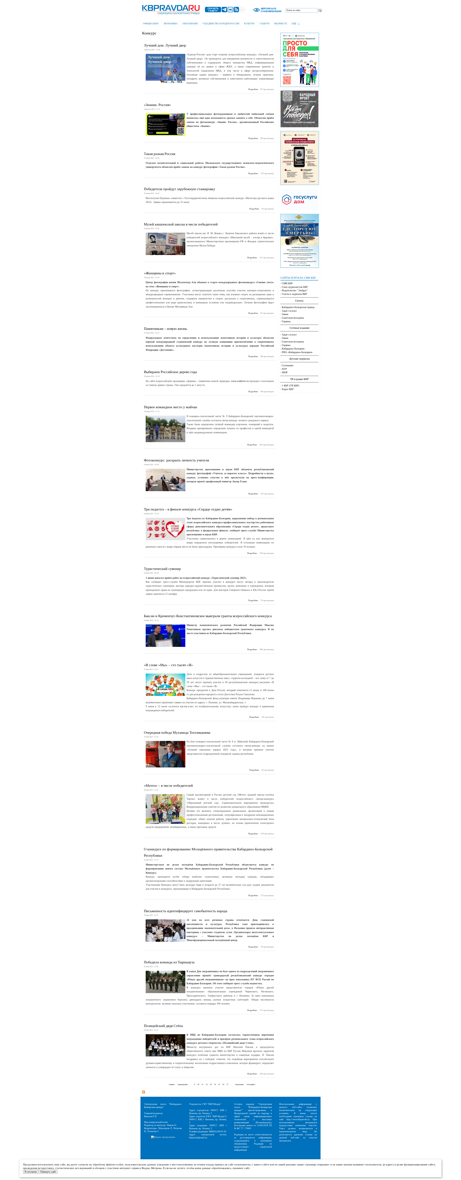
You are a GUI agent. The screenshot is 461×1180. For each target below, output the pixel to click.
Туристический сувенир (162, 569)
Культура (249, 23)
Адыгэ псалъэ (289, 310)
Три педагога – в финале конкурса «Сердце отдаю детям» (188, 509)
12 (207, 1084)
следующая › (240, 1084)
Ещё (292, 24)
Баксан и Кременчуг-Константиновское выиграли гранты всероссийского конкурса (208, 616)
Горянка (286, 321)
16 (223, 1084)
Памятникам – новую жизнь (165, 329)
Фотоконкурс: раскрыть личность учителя (176, 460)
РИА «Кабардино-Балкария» (297, 352)
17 (227, 1084)
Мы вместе (280, 23)
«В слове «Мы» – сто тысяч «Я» (168, 665)
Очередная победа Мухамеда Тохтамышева (177, 732)
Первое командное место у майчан (170, 407)
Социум (264, 23)
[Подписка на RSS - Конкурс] (143, 1091)
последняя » (251, 1084)
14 (215, 1084)
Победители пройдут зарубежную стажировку (179, 189)
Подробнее (253, 89)
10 (198, 1084)
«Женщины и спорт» (160, 273)
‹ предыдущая (182, 1084)
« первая (171, 1084)
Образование (190, 23)
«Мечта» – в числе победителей (168, 785)
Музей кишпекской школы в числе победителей (181, 224)
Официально (151, 23)
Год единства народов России (221, 23)
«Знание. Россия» (157, 105)
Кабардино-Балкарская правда (298, 307)
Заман (285, 314)
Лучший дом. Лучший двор (165, 45)
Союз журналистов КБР (295, 287)
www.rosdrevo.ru (240, 381)
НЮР (285, 372)
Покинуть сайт (48, 1171)
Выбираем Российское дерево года (170, 372)
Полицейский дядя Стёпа (163, 1026)
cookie (119, 1164)
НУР (284, 369)
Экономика (170, 23)
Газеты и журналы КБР (294, 294)
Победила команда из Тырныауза (169, 962)
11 (202, 1084)
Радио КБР (288, 389)
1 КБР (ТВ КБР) (290, 385)
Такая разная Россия (159, 154)
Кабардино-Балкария (293, 348)
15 (219, 1084)
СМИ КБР (287, 283)
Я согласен (30, 1171)
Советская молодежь (293, 317)
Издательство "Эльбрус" (295, 290)
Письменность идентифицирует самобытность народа (185, 911)
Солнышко (287, 365)
